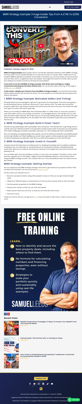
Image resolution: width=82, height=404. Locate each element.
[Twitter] (34, 384)
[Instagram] (39, 384)
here (35, 197)
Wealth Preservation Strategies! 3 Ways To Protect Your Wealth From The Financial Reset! (48, 322)
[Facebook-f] (5, 314)
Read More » (24, 325)
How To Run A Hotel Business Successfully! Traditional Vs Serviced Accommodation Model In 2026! (47, 355)
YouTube (12, 88)
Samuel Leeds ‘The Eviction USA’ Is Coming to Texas (41, 338)
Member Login (68, 2)
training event (42, 170)
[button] (50, 7)
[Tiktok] (48, 384)
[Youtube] (8, 314)
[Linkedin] (43, 384)
